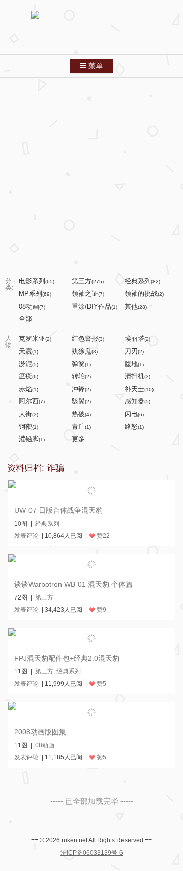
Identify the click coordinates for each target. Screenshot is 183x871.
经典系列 (142, 281)
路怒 (134, 426)
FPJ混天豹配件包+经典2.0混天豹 (66, 658)
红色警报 (88, 338)
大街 (28, 414)
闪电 (134, 414)
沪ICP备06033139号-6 (91, 852)
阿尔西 (32, 401)
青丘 (81, 426)
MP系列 (35, 293)
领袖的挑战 (144, 293)
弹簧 (81, 364)
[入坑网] (91, 29)
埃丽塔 (137, 338)
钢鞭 (28, 426)
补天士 (139, 389)
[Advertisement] (91, 174)
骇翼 (81, 401)
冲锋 (81, 389)
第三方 (88, 281)
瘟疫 (28, 376)
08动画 (32, 306)
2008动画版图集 (40, 732)
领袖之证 (88, 293)
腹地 (134, 364)
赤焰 (28, 389)
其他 (136, 306)
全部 (25, 318)
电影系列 (36, 281)
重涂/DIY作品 (94, 306)
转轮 (81, 376)
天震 (28, 351)
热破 (81, 414)
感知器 (137, 401)
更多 (78, 438)
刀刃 (134, 351)
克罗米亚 (35, 338)
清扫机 (137, 376)
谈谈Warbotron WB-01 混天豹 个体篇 (73, 584)
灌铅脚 (32, 438)
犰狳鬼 (85, 351)
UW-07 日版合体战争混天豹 (58, 510)
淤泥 (28, 364)
